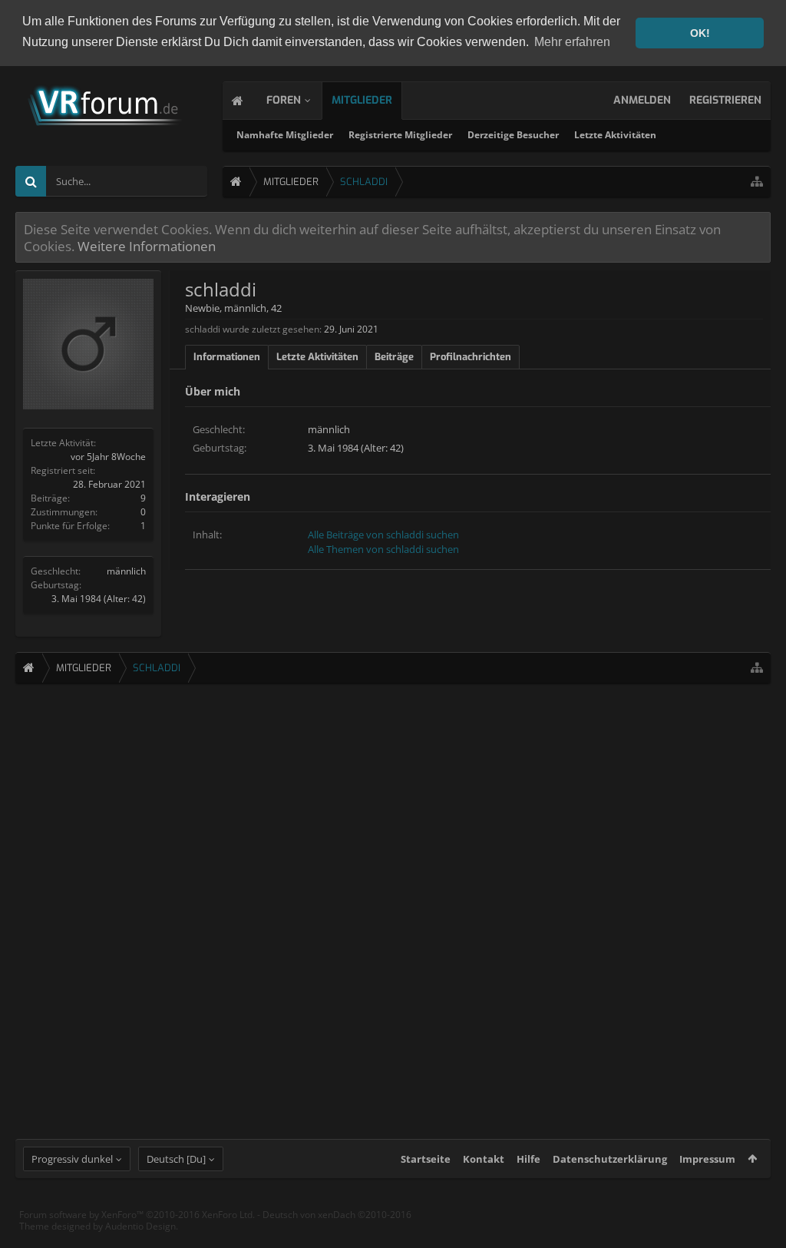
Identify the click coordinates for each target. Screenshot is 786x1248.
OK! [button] (700, 33)
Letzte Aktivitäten (615, 134)
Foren (283, 100)
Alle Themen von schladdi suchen (383, 549)
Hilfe (528, 1159)
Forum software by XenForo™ (137, 1214)
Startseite (426, 1159)
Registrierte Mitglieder (400, 134)
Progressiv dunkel (72, 1159)
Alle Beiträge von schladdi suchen (383, 534)
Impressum (707, 1159)
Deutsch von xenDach (337, 1214)
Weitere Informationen (147, 246)
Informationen (226, 356)
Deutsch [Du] (176, 1159)
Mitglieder (362, 100)
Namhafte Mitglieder (284, 134)
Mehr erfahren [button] (572, 41)
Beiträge (394, 356)
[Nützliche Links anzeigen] (757, 182)
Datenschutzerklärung (610, 1159)
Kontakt (483, 1159)
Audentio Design (140, 1226)
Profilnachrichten (470, 356)
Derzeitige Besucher (513, 134)
